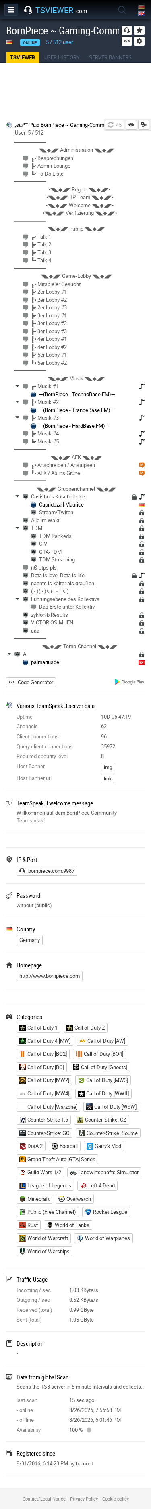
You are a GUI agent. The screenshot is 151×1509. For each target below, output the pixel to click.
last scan (27, 1400)
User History (62, 57)
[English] (142, 14)
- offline (25, 1419)
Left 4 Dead (101, 1185)
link (108, 778)
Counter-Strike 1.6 (47, 1119)
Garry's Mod (108, 1146)
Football (69, 1146)
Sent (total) (29, 1319)
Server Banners (110, 57)
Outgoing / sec (33, 1299)
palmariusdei (45, 662)
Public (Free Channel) (51, 1211)
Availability (29, 1429)
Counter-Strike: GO (48, 1133)
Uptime (25, 716)
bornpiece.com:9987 (51, 870)
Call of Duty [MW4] (48, 1093)
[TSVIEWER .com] (28, 10)
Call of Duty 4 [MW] (48, 1041)
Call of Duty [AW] (106, 1041)
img (108, 767)
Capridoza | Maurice (61, 504)
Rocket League (110, 1211)
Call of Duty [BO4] (103, 1053)
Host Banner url (34, 778)
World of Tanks (72, 1225)
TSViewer (22, 57)
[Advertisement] (75, 91)
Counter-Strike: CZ (105, 1119)
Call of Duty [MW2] (48, 1080)
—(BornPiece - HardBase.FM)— (74, 425)
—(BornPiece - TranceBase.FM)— (76, 410)
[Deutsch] (142, 7)
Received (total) (34, 1310)
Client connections (38, 736)
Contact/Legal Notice (44, 1499)
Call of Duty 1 (42, 1027)
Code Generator (35, 682)
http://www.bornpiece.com (49, 975)
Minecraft (38, 1198)
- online (25, 1410)
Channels (27, 726)
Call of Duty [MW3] (107, 1080)
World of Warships (48, 1251)
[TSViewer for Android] (130, 683)
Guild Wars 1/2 (44, 1172)
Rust (32, 1225)
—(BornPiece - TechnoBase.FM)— (77, 394)
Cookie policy (115, 1499)
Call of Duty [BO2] (47, 1053)
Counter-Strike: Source (112, 1133)
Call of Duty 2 (89, 1027)
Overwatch (78, 1198)
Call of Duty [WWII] (107, 1093)
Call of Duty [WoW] (115, 1106)
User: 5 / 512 (29, 132)
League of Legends (49, 1185)
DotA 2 (35, 1146)
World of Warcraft (47, 1238)
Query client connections (45, 746)
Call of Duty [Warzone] (52, 1106)
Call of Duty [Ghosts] (104, 1067)
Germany (29, 940)
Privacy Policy (84, 1499)
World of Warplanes (107, 1238)
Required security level (42, 756)
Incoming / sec (34, 1290)
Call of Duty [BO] (45, 1067)
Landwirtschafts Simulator (108, 1172)
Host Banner (31, 766)
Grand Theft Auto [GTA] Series (61, 1159)
